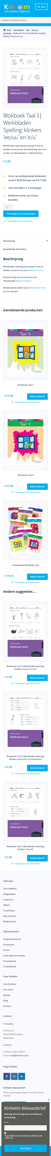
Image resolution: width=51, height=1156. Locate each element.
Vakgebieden (9, 894)
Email (6, 1122)
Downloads (8, 944)
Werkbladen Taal (37, 287)
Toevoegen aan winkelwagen (20, 213)
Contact (7, 1006)
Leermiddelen (10, 888)
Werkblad (7, 33)
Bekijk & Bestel (37, 396)
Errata (6, 950)
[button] (17, 221)
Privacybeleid (9, 961)
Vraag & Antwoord (12, 939)
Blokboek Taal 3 (35, 270)
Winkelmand (9, 921)
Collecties (8, 899)
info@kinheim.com (19, 1055)
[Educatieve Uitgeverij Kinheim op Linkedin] (21, 1076)
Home (9, 30)
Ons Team (8, 989)
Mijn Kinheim (25, 280)
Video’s (6, 905)
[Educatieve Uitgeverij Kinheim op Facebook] (6, 1076)
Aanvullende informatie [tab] (14, 249)
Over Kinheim (9, 984)
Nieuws (6, 995)
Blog (5, 1000)
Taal (27, 30)
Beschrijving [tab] (9, 240)
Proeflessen (9, 910)
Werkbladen (19, 30)
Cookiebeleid (9, 966)
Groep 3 (34, 30)
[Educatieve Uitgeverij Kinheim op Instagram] (14, 1076)
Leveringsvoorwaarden (14, 955)
